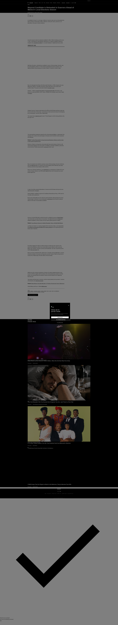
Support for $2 (59, 317)
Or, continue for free (60, 322)
